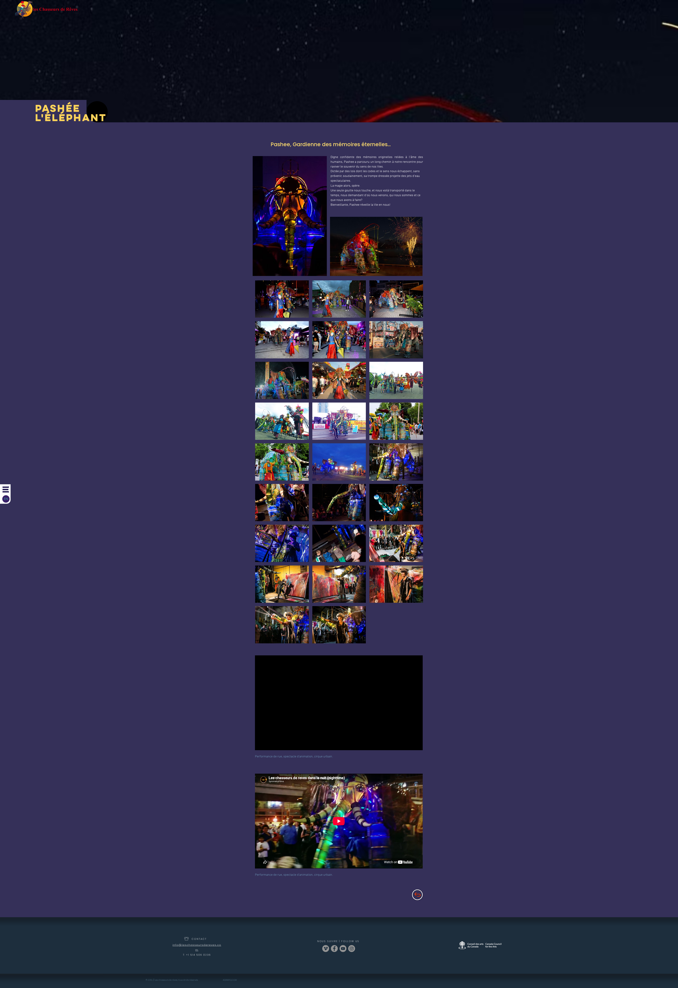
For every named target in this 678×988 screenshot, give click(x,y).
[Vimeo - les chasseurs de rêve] (325, 948)
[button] (6, 489)
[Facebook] (334, 948)
